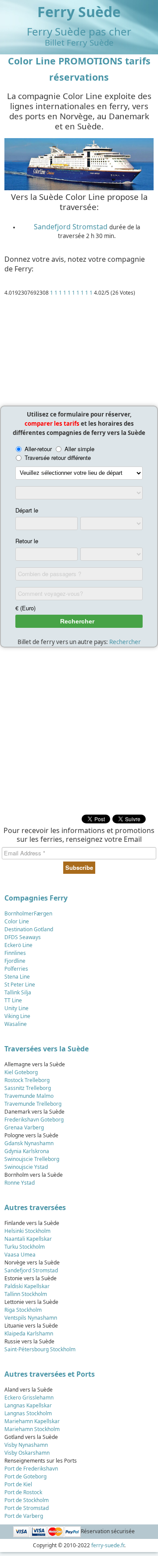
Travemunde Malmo (29, 1096)
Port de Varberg (23, 1516)
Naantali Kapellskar (28, 1239)
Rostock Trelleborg (27, 1080)
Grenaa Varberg (24, 1127)
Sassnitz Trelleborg (27, 1088)
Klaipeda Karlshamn (28, 1333)
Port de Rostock (23, 1492)
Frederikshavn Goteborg (34, 1119)
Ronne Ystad (19, 1182)
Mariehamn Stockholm (32, 1429)
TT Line (13, 1000)
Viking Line (17, 1016)
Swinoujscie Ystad (26, 1167)
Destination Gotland (28, 929)
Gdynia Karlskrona (26, 1151)
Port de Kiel (18, 1484)
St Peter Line (19, 984)
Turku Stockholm (24, 1246)
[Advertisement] (79, 353)
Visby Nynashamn (26, 1445)
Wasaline (15, 1024)
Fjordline (14, 961)
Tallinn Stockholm (25, 1294)
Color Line (16, 921)
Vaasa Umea (20, 1254)
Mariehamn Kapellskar (32, 1421)
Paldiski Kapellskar (27, 1286)
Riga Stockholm (23, 1310)
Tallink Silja (17, 992)
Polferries (16, 968)
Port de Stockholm (26, 1500)
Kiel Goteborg (21, 1072)
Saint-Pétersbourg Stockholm (39, 1349)
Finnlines (15, 953)
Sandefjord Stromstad (71, 226)
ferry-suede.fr (107, 1545)
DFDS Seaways (22, 937)
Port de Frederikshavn (31, 1468)
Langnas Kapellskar (28, 1405)
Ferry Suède (79, 11)
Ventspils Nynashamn (30, 1317)
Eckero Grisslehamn (29, 1397)
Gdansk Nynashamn (29, 1143)
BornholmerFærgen (28, 913)
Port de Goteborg (25, 1476)
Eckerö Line (18, 945)
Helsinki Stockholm (27, 1231)
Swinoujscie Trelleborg (31, 1159)
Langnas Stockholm (28, 1413)
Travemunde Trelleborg (32, 1103)
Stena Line (17, 976)
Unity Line (16, 1008)
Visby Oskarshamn (27, 1452)
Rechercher (125, 642)
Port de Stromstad (26, 1508)
